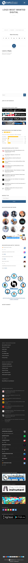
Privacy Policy (4, 357)
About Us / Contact (5, 347)
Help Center (4, 349)
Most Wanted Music (20, 30)
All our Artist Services (6, 372)
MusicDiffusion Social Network (8, 380)
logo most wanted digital (14, 11)
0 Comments (12, 30)
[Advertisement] (14, 320)
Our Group (4, 351)
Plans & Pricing (5, 370)
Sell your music (5, 368)
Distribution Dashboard (6, 364)
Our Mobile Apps (5, 353)
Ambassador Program (6, 374)
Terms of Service (5, 355)
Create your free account (7, 366)
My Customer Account (6, 345)
